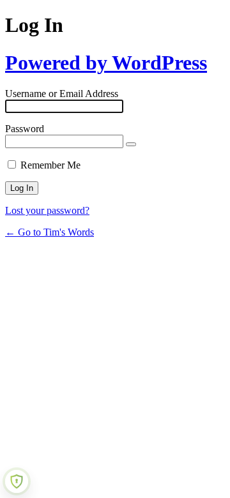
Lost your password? (47, 210)
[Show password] (131, 144)
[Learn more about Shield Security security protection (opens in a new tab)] (16, 481)
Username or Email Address (61, 93)
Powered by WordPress (106, 62)
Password (24, 128)
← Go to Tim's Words (49, 232)
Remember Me (50, 165)
